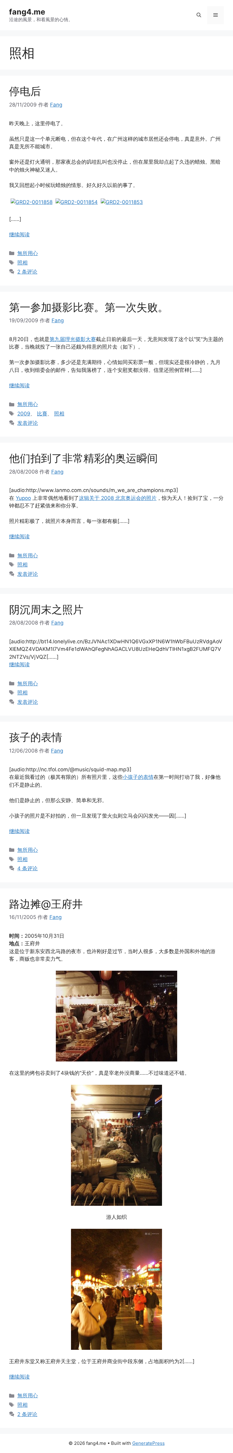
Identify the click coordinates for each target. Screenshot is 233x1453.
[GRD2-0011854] (76, 202)
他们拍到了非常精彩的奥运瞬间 (83, 458)
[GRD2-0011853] (121, 202)
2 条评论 (27, 272)
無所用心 (27, 253)
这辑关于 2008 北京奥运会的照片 (118, 498)
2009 (23, 414)
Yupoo (23, 498)
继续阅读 (19, 234)
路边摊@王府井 (46, 903)
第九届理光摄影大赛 (72, 339)
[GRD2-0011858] (31, 202)
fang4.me (27, 11)
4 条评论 (27, 868)
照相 (22, 263)
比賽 (42, 414)
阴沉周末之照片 (46, 609)
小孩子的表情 (138, 777)
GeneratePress (148, 1443)
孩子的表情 (35, 737)
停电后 (25, 91)
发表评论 (27, 423)
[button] (199, 15)
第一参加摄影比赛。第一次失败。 (88, 307)
